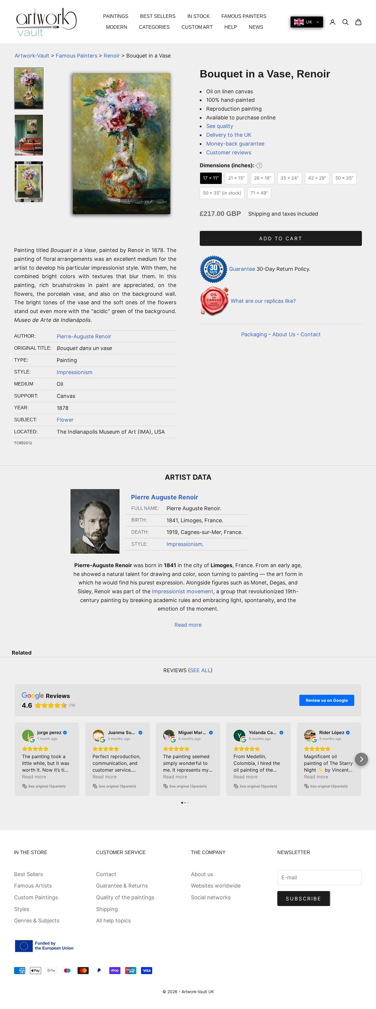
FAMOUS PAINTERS (243, 16)
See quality (219, 126)
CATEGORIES (154, 27)
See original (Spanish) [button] (47, 786)
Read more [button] (34, 777)
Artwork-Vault (32, 56)
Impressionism (75, 372)
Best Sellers (28, 874)
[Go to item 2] (28, 135)
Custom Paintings (36, 897)
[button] (14, 759)
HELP (230, 27)
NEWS (256, 27)
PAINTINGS (115, 16)
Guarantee (242, 269)
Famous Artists (33, 886)
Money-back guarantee (235, 144)
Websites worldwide (216, 886)
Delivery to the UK (228, 135)
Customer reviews (228, 152)
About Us (283, 334)
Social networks (211, 897)
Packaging (254, 334)
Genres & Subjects (36, 920)
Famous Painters (76, 56)
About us (202, 874)
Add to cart (281, 238)
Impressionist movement (182, 591)
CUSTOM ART (197, 27)
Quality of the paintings (125, 897)
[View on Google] (28, 735)
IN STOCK (198, 16)
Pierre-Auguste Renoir (84, 336)
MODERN (116, 27)
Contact (311, 334)
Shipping (107, 909)
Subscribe (304, 899)
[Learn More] (258, 165)
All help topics (113, 920)
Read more (188, 625)
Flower (65, 420)
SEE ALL (200, 670)
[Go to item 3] (28, 182)
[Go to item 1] (28, 88)
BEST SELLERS (158, 16)
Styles (21, 909)
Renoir (112, 56)
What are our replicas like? (263, 301)
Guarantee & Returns (122, 886)
